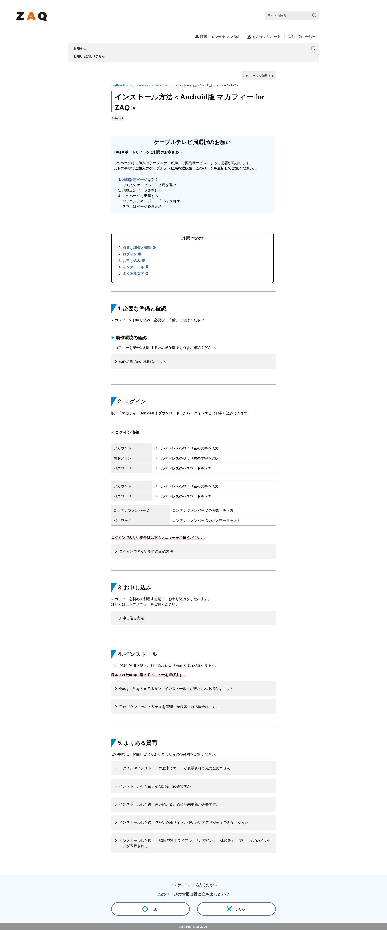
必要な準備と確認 (137, 247)
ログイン (130, 254)
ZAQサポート (118, 85)
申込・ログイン (162, 85)
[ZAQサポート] (32, 15)
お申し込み (132, 260)
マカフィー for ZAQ (140, 85)
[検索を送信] (314, 15)
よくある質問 (133, 273)
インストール (133, 267)
